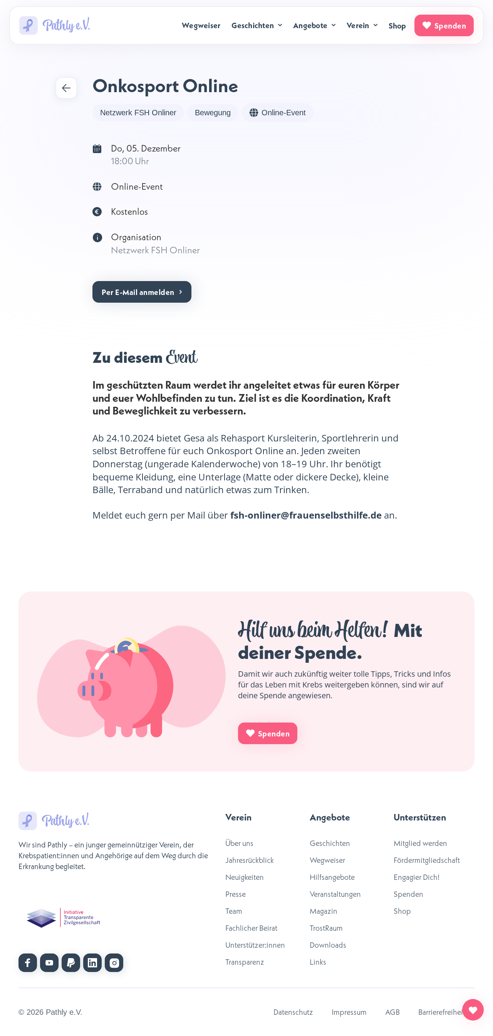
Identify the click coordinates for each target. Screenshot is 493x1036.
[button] (257, 25)
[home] (54, 25)
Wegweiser (201, 25)
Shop (397, 25)
